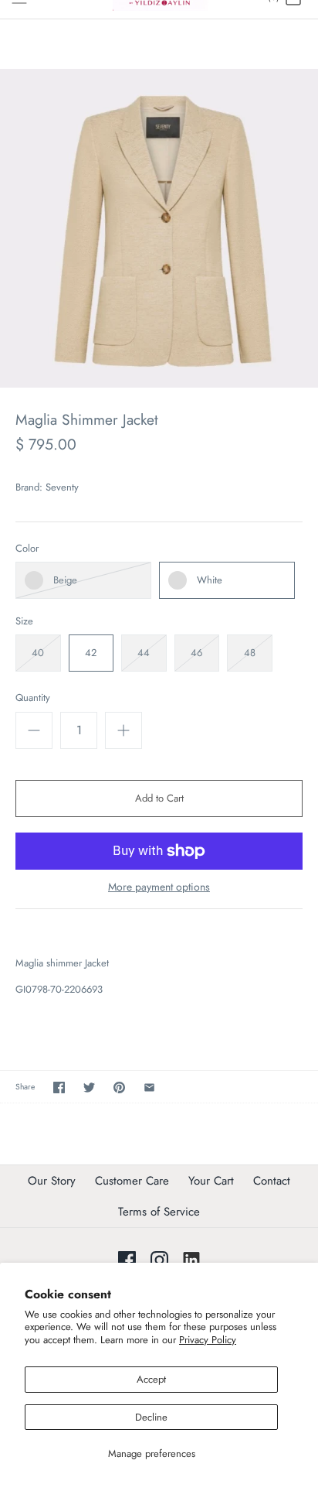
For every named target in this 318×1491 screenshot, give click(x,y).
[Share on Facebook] (59, 1087)
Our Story (52, 1180)
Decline (151, 1417)
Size (24, 621)
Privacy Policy (207, 1339)
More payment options (159, 887)
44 (143, 652)
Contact (271, 1180)
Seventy (62, 487)
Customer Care (132, 1180)
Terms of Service (159, 1211)
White (209, 580)
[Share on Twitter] (89, 1087)
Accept (151, 1379)
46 (196, 652)
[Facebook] (127, 1260)
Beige (65, 580)
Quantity (32, 698)
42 (90, 652)
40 (38, 652)
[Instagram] (159, 1260)
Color (27, 549)
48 (249, 652)
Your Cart (211, 1180)
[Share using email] (149, 1087)
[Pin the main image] (119, 1087)
